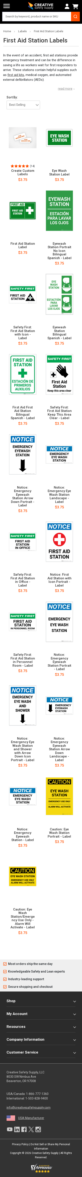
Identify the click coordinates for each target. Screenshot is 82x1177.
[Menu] (6, 6)
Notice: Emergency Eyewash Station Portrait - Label (59, 662)
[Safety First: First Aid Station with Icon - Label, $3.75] (22, 294)
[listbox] (23, 105)
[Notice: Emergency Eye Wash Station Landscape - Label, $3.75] (59, 454)
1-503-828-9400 (36, 1098)
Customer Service (22, 1052)
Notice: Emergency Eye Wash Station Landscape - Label (59, 495)
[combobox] (41, 16)
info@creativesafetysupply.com (29, 1107)
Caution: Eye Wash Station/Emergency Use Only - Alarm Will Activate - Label (22, 918)
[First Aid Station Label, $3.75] (22, 210)
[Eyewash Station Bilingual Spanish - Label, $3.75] (59, 294)
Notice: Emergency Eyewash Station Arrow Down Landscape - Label (59, 749)
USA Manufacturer (31, 1118)
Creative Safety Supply (45, 1153)
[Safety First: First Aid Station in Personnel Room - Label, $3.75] (22, 622)
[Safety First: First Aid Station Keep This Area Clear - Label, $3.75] (59, 374)
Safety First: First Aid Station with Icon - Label (22, 332)
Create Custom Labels (22, 172)
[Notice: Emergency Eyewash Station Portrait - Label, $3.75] (59, 622)
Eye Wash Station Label (59, 172)
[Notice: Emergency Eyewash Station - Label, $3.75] (22, 796)
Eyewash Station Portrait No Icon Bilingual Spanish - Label (59, 251)
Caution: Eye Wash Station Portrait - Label (59, 833)
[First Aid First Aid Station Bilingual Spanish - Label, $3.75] (22, 374)
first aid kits (15, 75)
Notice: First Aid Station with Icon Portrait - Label (59, 580)
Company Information (25, 1039)
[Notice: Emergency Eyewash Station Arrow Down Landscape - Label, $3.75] (59, 705)
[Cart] (76, 6)
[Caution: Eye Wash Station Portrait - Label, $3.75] (59, 796)
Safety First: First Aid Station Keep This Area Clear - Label (59, 413)
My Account (17, 1014)
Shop (11, 1001)
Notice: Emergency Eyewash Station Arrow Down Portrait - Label (22, 496)
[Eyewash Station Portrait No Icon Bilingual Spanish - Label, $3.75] (59, 210)
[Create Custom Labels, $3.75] (22, 138)
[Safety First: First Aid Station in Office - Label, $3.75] (22, 541)
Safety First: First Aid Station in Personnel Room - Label (22, 660)
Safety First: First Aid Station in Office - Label (22, 580)
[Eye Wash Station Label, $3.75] (59, 138)
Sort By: (12, 97)
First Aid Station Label (22, 245)
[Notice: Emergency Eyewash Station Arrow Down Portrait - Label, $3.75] (22, 454)
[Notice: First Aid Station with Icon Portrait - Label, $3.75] (59, 541)
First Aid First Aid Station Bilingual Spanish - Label (23, 413)
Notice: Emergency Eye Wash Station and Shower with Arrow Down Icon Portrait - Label (22, 749)
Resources (16, 1026)
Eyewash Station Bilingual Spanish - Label (59, 332)
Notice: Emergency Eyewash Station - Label (22, 835)
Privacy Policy (20, 1144)
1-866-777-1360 (37, 1094)
